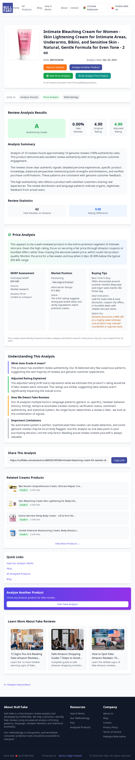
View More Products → (67, 543)
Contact (74, 7)
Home (16, 7)
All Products (27, 8)
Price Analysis (51, 97)
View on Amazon (55, 67)
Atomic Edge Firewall (70, 755)
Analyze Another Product (85, 67)
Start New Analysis (67, 604)
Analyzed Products (80, 727)
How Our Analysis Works (20, 563)
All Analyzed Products (18, 573)
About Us (108, 713)
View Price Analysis (59, 75)
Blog (39, 7)
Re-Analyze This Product (94, 75)
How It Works (48, 8)
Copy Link (119, 460)
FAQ (72, 722)
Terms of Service (112, 731)
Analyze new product (18, 684)
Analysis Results (29, 97)
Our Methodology (80, 718)
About (64, 7)
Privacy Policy (110, 727)
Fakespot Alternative (114, 736)
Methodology (71, 97)
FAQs (9, 568)
